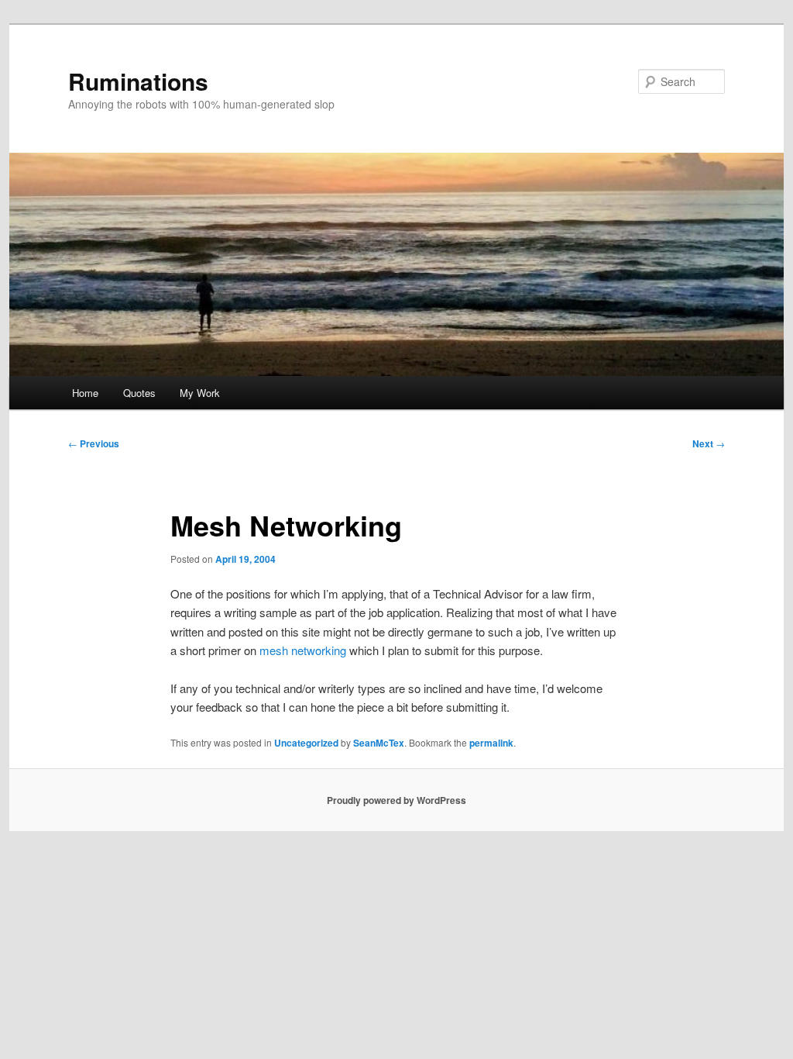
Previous (93, 443)
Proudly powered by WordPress (396, 800)
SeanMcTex (378, 743)
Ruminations (138, 81)
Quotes (139, 392)
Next (708, 443)
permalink (491, 743)
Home (85, 392)
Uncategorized (306, 743)
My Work (200, 392)
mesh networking (302, 650)
